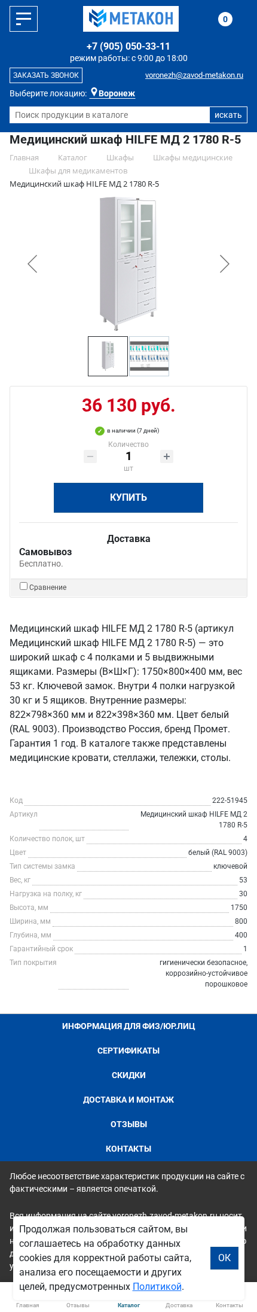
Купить (128, 497)
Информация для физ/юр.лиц (128, 1026)
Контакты (128, 1148)
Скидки (129, 1075)
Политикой (157, 1286)
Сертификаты (128, 1050)
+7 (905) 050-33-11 (128, 46)
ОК (224, 1258)
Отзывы (129, 1124)
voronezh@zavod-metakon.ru (194, 75)
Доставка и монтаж (128, 1099)
